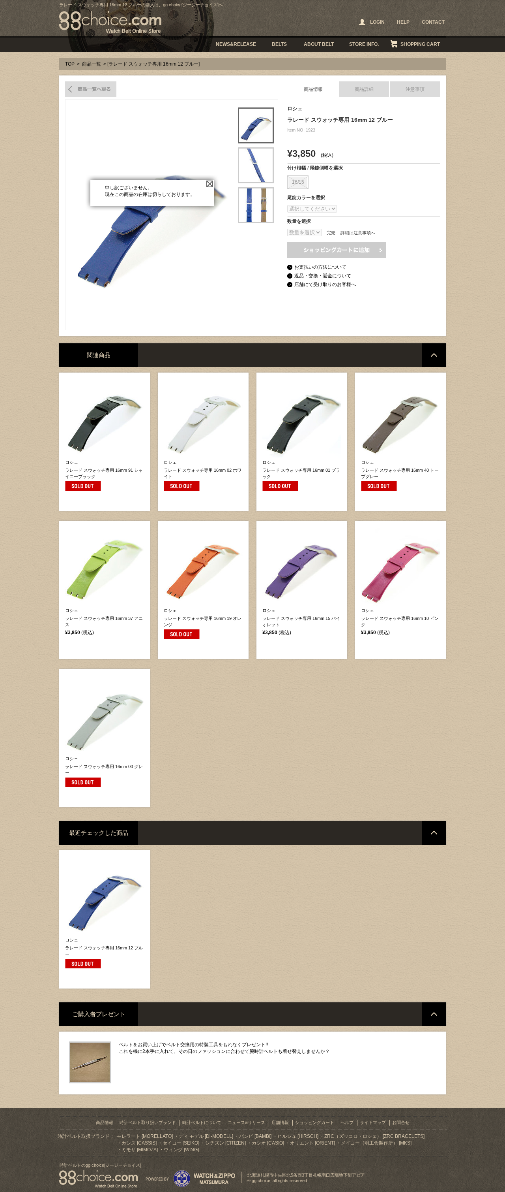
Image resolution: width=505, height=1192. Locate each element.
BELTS (279, 44)
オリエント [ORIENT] (312, 1143)
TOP (70, 64)
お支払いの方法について (320, 267)
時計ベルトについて (201, 1122)
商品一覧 (91, 64)
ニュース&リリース (246, 1122)
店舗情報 (280, 1122)
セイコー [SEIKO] (181, 1143)
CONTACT (433, 22)
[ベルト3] (256, 205)
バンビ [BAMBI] (255, 1136)
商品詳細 (364, 89)
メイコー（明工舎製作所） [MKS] (376, 1143)
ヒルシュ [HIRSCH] (297, 1136)
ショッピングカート (314, 1122)
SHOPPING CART (420, 44)
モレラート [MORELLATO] (145, 1136)
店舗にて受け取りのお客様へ (325, 284)
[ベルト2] (256, 165)
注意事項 (415, 89)
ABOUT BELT (319, 44)
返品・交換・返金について (322, 276)
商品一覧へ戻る (90, 89)
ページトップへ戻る (434, 355)
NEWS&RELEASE (236, 44)
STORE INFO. (364, 44)
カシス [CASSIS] (139, 1143)
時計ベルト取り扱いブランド (148, 1122)
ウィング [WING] (181, 1149)
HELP (403, 22)
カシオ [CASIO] (268, 1143)
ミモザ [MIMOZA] (140, 1149)
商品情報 (313, 89)
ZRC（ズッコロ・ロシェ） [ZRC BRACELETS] (374, 1136)
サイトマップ (373, 1122)
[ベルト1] (256, 125)
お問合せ (401, 1122)
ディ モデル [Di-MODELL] (206, 1136)
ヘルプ (347, 1122)
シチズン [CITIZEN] (225, 1143)
